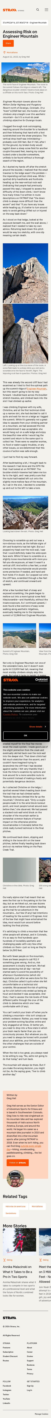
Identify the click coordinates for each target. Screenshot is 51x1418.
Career (30, 1352)
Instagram (7, 1390)
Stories (30, 1356)
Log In (29, 1390)
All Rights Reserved (11, 1335)
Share (8, 43)
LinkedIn (6, 1403)
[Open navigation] (46, 9)
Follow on (13, 1162)
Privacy (30, 1374)
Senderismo (11, 1213)
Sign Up (30, 1386)
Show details (35, 726)
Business (30, 1365)
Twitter (6, 1394)
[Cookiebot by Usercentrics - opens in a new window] (36, 680)
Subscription (8, 1352)
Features (6, 1347)
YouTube (6, 1399)
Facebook (7, 1386)
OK (25, 735)
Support (30, 1360)
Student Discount (10, 1356)
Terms (29, 1369)
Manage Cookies (41, 1414)
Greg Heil (26, 57)
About (29, 1347)
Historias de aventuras (16, 1206)
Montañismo (37, 1206)
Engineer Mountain (36, 388)
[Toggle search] (37, 9)
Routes (6, 1360)
